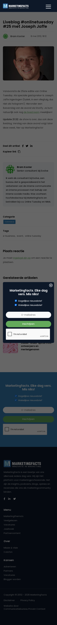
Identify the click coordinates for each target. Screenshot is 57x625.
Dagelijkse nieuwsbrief (30, 301)
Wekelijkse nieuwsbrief (30, 305)
